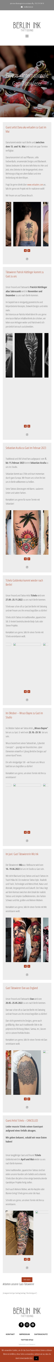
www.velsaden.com (35, 184)
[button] (27, 36)
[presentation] (25, 250)
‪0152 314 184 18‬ (39, 3)
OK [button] (36, 1358)
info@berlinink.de (28, 7)
